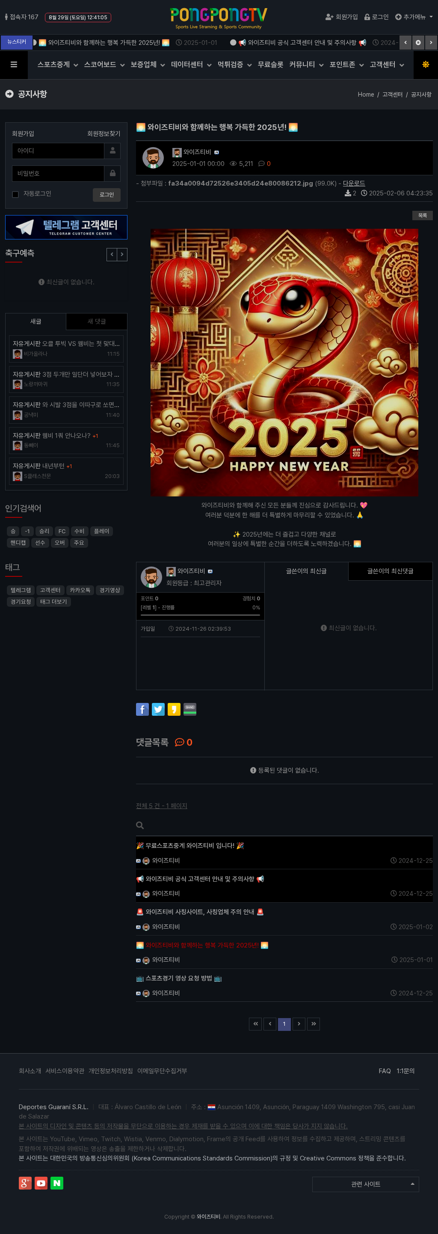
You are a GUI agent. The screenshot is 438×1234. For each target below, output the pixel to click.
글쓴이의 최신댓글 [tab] (390, 571)
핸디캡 (18, 542)
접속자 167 (24, 17)
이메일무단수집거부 (162, 1071)
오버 (60, 542)
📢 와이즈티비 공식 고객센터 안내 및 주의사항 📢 (303, 43)
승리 (44, 531)
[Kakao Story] (174, 709)
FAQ (385, 1071)
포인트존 (343, 64)
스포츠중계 (54, 64)
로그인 (380, 17)
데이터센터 (188, 64)
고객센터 (383, 64)
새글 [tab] (35, 321)
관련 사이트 (366, 1184)
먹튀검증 (231, 64)
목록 (422, 215)
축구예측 (19, 253)
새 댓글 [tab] (97, 321)
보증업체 (144, 64)
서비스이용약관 (64, 1071)
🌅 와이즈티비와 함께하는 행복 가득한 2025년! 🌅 (105, 43)
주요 (79, 542)
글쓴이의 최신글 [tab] (306, 571)
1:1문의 (406, 1071)
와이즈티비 (196, 152)
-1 (27, 531)
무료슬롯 (271, 64)
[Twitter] (158, 709)
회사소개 (30, 1071)
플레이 (102, 531)
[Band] (189, 709)
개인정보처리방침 (111, 1071)
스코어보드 (101, 64)
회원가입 (347, 17)
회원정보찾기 (104, 134)
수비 (79, 531)
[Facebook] (142, 709)
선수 (40, 542)
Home (366, 94)
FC (62, 531)
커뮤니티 (303, 64)
